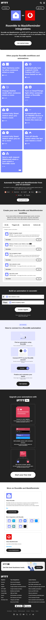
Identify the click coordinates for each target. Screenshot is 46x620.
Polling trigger (13, 265)
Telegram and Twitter (14, 599)
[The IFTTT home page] (4, 3)
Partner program (21, 611)
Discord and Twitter (14, 601)
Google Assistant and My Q (16, 588)
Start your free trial (23, 475)
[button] (44, 3)
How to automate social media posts (36, 599)
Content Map (4, 593)
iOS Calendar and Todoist (15, 597)
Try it (39, 239)
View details (8, 239)
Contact (28, 611)
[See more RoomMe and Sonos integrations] (23, 526)
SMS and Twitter (13, 593)
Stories (2, 584)
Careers (15, 611)
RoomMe (11, 25)
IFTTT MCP (3, 588)
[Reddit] (33, 614)
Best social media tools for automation (37, 601)
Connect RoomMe (12, 511)
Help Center (3, 591)
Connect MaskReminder (14, 550)
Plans (2, 597)
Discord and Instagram (15, 582)
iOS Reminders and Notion (16, 595)
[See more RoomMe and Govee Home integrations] (11, 520)
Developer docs (4, 599)
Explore (3, 579)
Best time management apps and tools (37, 586)
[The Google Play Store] (27, 606)
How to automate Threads (34, 597)
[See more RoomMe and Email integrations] (23, 520)
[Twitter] (27, 614)
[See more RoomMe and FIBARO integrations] (34, 520)
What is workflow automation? (35, 588)
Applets (2, 586)
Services (3, 582)
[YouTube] (24, 614)
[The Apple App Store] (19, 606)
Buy (7, 508)
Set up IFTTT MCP (23, 200)
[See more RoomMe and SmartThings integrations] (11, 526)
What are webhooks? (33, 593)
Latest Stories (32, 579)
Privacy (32, 611)
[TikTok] (30, 614)
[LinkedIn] (17, 614)
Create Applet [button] (23, 309)
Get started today (23, 43)
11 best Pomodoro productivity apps (36, 595)
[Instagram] (20, 614)
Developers (9, 611)
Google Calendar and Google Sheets (18, 586)
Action (12, 234)
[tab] (6, 225)
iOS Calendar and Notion (15, 584)
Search (2, 595)
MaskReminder (30, 25)
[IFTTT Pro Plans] (30, 244)
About (37, 611)
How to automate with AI (34, 582)
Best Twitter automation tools (35, 584)
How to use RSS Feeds (33, 591)
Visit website (9, 546)
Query (12, 245)
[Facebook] (14, 614)
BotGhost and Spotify (15, 591)
